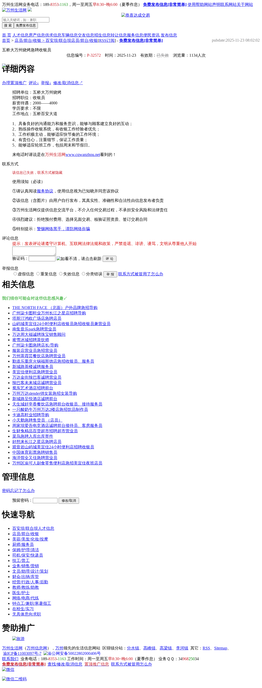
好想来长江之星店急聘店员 (36, 441)
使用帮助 (196, 4)
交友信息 (86, 35)
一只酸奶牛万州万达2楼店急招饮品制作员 (50, 409)
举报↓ (46, 83)
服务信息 (135, 35)
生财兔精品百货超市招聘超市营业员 (45, 431)
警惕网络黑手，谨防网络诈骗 (63, 229)
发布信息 (169, 35)
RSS (206, 648)
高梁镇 (166, 648)
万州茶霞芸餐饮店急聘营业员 (39, 356)
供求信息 (53, 35)
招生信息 (102, 35)
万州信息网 (37, 648)
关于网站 (245, 4)
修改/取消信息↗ (68, 83)
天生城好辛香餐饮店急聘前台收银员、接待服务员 (57, 404)
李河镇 (182, 648)
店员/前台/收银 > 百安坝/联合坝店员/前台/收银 (56, 40)
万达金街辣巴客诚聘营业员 (36, 377)
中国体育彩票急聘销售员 (34, 452)
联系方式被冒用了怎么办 (140, 274)
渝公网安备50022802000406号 (74, 653)
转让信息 (119, 35)
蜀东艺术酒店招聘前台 (32, 388)
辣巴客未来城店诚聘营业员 (36, 382)
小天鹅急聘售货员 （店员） (37, 420)
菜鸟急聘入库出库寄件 (32, 436)
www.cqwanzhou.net (83, 154)
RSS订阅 (107, 40)
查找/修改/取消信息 (65, 664)
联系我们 (10, 659)
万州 (59, 648)
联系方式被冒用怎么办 (131, 664)
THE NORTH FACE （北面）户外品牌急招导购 (54, 307)
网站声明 (212, 4)
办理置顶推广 (14, 83)
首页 (6, 40)
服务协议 (45, 191)
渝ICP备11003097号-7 (22, 653)
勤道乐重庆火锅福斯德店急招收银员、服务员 (53, 361)
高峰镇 (149, 648)
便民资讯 (151, 35)
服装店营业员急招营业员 (34, 350)
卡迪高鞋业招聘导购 (30, 415)
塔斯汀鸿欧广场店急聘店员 (36, 318)
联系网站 (228, 4)
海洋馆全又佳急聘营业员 (34, 458)
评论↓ (34, 83)
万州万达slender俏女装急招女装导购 (44, 393)
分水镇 (133, 648)
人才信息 (20, 35)
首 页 (6, 35)
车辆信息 (69, 35)
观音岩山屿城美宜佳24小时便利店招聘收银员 (53, 447)
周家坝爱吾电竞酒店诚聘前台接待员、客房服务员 (57, 425)
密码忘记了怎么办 (18, 490)
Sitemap (220, 648)
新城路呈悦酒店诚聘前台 (34, 399)
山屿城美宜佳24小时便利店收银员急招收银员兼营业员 (61, 324)
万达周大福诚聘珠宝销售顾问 (39, 334)
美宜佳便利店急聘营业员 (34, 372)
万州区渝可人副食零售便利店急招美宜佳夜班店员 (57, 463)
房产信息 (37, 35)
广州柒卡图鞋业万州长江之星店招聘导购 (49, 313)
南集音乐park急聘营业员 (34, 329)
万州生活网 (12, 648)
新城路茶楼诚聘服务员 (32, 366)
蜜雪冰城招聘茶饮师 (30, 340)
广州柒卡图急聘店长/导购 (35, 345)
